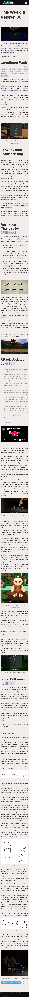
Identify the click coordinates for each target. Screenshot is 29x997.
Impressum (5, 996)
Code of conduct (7, 992)
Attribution (20, 992)
